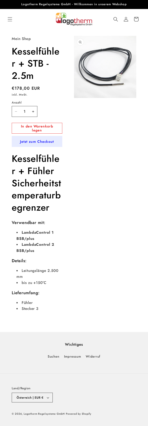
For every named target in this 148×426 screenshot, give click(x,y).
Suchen (53, 356)
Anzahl (16, 102)
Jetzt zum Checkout (37, 141)
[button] (10, 19)
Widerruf (93, 356)
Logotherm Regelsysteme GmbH (44, 414)
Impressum (72, 356)
